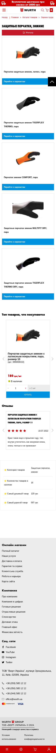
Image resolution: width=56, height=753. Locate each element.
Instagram (11, 657)
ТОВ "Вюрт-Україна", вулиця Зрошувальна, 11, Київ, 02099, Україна (26, 673)
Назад (4, 17)
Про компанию (9, 596)
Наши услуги (9, 556)
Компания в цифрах (12, 601)
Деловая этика (10, 622)
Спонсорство (9, 617)
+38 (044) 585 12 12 (16, 693)
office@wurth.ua (14, 699)
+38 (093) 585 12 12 (16, 683)
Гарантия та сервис (12, 566)
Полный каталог (10, 551)
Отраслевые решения (13, 611)
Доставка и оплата (12, 561)
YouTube (10, 652)
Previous (7, 359)
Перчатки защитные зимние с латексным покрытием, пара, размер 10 (26, 357)
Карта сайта (8, 581)
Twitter (9, 662)
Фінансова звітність (12, 632)
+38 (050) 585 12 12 (16, 688)
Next (51, 359)
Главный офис (9, 627)
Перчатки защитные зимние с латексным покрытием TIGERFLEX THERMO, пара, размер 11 (24, 418)
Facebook (11, 647)
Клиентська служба (12, 571)
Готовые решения (11, 606)
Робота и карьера (11, 576)
